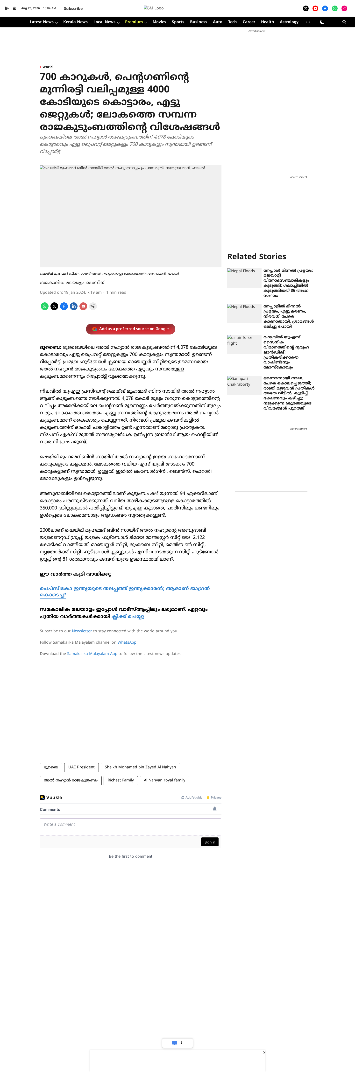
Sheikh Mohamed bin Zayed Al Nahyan (140, 767)
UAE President (81, 767)
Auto (217, 22)
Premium (134, 22)
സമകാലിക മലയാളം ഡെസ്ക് (72, 283)
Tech (232, 22)
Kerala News (75, 22)
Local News (104, 22)
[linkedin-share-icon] (74, 309)
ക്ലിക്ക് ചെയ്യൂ (128, 617)
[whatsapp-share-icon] (45, 309)
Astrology (289, 22)
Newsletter (82, 631)
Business (198, 22)
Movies (159, 22)
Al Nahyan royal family (164, 780)
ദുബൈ (51, 767)
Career (249, 22)
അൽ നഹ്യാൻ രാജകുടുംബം (71, 780)
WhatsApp (127, 642)
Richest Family (121, 780)
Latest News (42, 22)
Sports (178, 22)
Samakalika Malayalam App (92, 654)
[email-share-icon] (83, 309)
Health (267, 22)
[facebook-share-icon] (64, 309)
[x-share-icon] (54, 309)
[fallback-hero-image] (244, 278)
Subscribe (73, 9)
